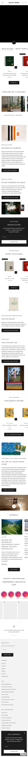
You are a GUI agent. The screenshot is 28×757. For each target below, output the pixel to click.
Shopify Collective (6, 730)
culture (4, 537)
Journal (3, 673)
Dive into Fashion (10, 170)
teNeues (9, 71)
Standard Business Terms (8, 699)
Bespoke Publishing (6, 725)
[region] (14, 23)
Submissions (5, 676)
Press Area (4, 712)
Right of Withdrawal (6, 684)
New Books (8, 49)
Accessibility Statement (7, 704)
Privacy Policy (5, 702)
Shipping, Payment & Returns (9, 689)
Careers (4, 666)
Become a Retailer (6, 720)
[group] (14, 23)
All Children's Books (14, 434)
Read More (14, 569)
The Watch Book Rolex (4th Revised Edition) (9, 74)
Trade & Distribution (7, 717)
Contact (3, 668)
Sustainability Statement (8, 692)
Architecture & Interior (13, 115)
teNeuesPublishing (19, 578)
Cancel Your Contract (7, 686)
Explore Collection (11, 197)
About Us (4, 663)
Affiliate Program (6, 728)
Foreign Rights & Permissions (9, 723)
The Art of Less (9, 278)
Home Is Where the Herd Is (9, 426)
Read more (4, 564)
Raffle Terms (5, 694)
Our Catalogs (5, 715)
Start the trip (9, 490)
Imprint (3, 671)
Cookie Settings (5, 697)
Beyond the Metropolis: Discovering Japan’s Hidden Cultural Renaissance (11, 544)
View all (14, 82)
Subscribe (14, 751)
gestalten (10, 276)
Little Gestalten (9, 423)
